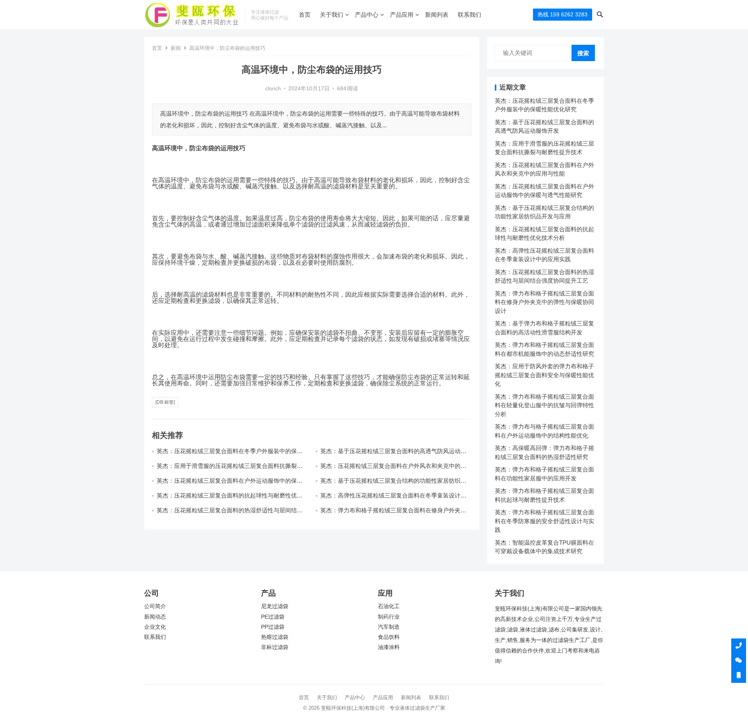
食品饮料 (389, 637)
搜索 (583, 53)
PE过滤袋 (272, 617)
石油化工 (389, 606)
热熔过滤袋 (274, 637)
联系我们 (469, 14)
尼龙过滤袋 (274, 606)
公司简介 (155, 606)
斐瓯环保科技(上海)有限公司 (353, 708)
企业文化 (155, 627)
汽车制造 (389, 627)
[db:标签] (165, 402)
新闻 (176, 48)
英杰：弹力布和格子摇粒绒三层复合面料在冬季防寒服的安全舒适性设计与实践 (544, 521)
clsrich (273, 88)
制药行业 (389, 617)
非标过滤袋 (274, 647)
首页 (304, 14)
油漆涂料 (389, 647)
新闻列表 (436, 14)
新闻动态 (155, 617)
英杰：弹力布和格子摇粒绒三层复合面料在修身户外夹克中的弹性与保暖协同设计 (544, 302)
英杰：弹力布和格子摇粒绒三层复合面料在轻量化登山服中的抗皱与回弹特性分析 (544, 405)
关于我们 (331, 14)
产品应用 (401, 14)
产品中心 (366, 14)
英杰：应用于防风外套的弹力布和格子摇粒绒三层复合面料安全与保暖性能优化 (544, 375)
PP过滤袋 (272, 627)
